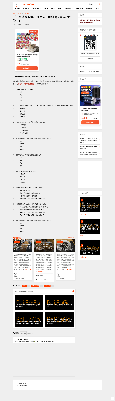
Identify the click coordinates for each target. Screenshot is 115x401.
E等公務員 (26, 13)
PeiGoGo (28, 4)
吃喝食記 (17, 238)
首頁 (14, 13)
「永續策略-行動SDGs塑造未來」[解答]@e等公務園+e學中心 (89, 251)
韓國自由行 (17, 242)
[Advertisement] (90, 175)
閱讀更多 (28, 269)
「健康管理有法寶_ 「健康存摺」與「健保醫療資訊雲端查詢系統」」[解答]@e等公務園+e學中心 (59, 321)
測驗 (19, 13)
